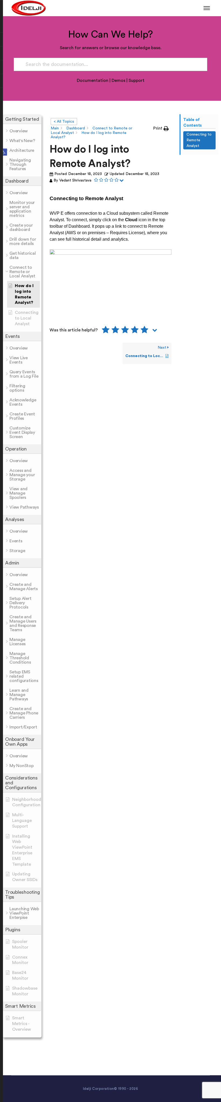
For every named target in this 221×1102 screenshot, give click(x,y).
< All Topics (64, 121)
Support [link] (136, 80)
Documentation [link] (92, 80)
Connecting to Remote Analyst (199, 140)
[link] (3, 152)
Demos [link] (118, 80)
